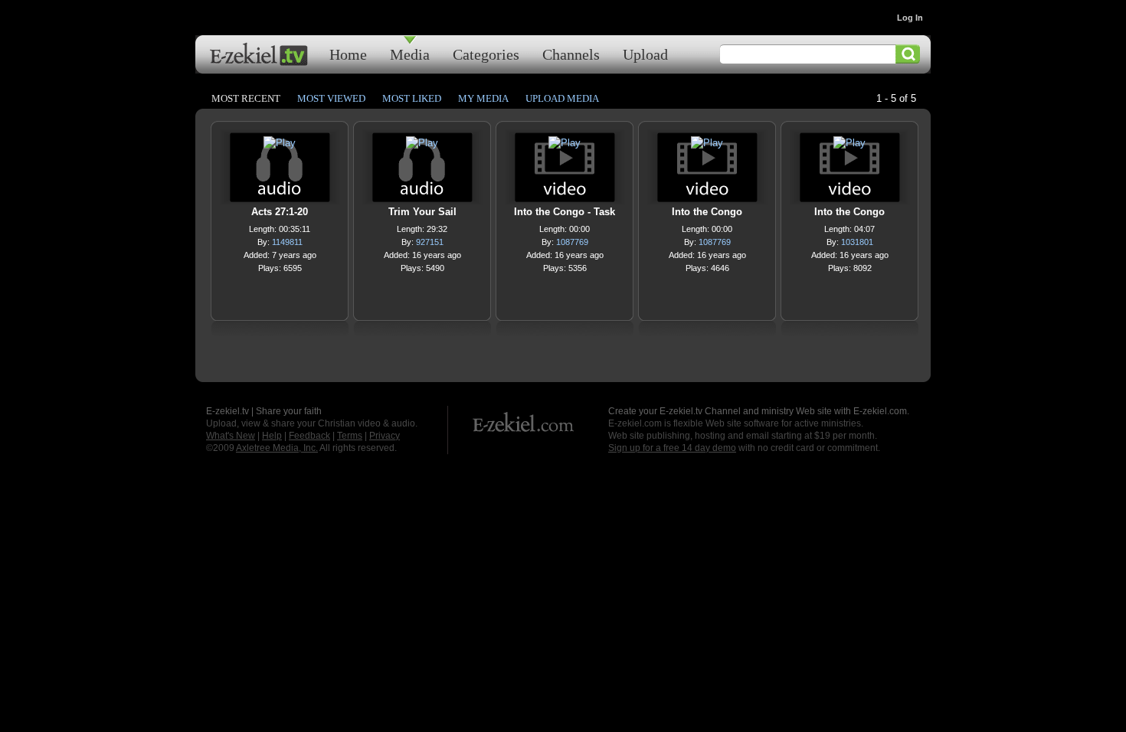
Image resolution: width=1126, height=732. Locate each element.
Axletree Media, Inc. (277, 448)
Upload (645, 54)
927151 (430, 242)
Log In (910, 17)
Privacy (384, 435)
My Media (483, 98)
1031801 (857, 242)
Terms (349, 435)
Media (410, 54)
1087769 (572, 242)
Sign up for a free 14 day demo (672, 448)
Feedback (309, 435)
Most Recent (245, 98)
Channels (571, 54)
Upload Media (562, 98)
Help (272, 435)
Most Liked (411, 98)
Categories (486, 54)
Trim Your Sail (422, 211)
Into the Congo (707, 211)
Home (348, 54)
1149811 (287, 242)
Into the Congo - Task (564, 211)
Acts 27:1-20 (279, 211)
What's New (230, 435)
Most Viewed (331, 98)
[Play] (279, 146)
